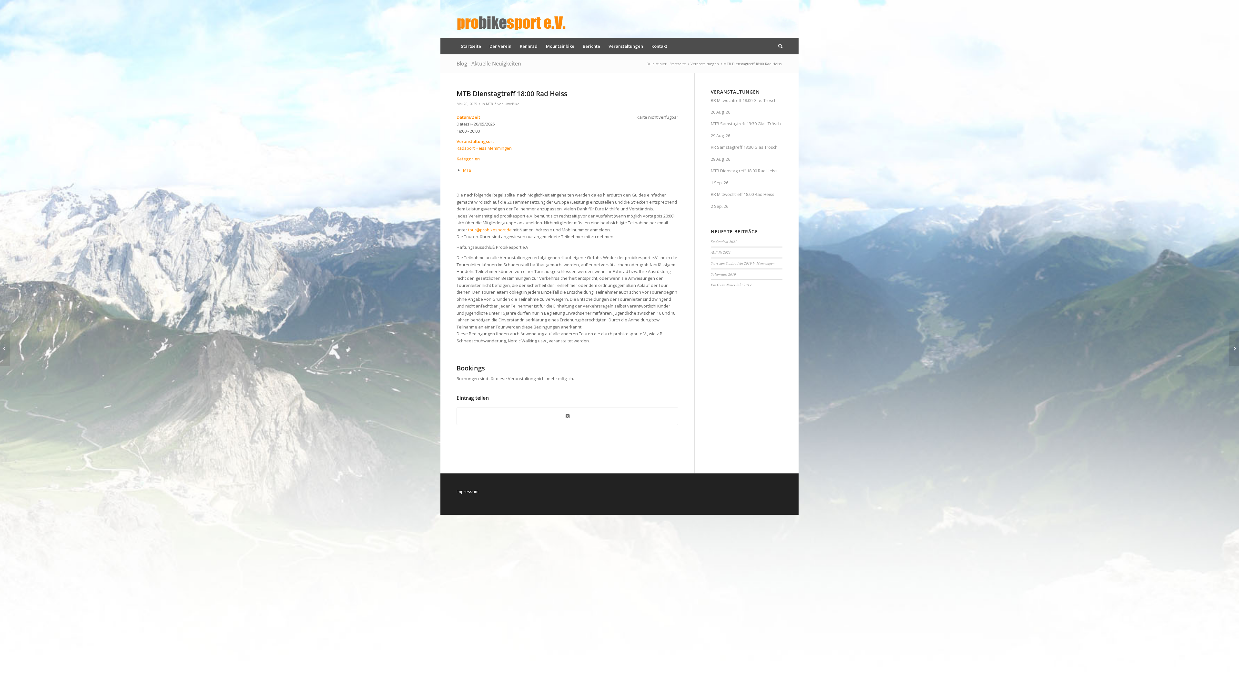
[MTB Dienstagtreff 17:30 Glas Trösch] (5, 348)
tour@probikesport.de (490, 230)
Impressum (467, 491)
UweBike (512, 104)
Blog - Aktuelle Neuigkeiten (489, 63)
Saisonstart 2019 (723, 274)
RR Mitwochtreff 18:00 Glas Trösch (744, 100)
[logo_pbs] (511, 19)
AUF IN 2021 (721, 252)
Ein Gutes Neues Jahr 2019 (731, 284)
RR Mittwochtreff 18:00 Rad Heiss (742, 194)
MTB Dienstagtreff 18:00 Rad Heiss (744, 171)
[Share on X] (567, 416)
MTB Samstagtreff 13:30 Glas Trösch (746, 123)
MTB (489, 104)
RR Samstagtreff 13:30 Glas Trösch (744, 147)
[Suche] (778, 46)
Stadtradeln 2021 (724, 241)
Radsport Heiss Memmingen (484, 148)
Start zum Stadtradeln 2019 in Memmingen (743, 263)
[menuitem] (471, 46)
